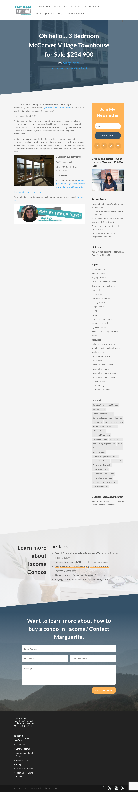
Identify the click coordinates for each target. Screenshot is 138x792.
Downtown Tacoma (24, 768)
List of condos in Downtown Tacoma (74, 575)
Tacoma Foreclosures (101, 356)
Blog (60, 14)
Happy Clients (98, 306)
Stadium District (99, 352)
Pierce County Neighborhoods (105, 331)
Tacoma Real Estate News (103, 377)
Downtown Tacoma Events (103, 286)
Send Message (104, 690)
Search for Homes (72, 6)
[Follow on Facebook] (97, 146)
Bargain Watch (98, 269)
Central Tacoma (23, 749)
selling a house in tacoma (103, 344)
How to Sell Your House (102, 319)
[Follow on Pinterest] (104, 146)
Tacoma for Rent (91, 6)
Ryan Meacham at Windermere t (57, 107)
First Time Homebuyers (102, 298)
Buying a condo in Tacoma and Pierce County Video (82, 579)
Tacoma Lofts (98, 360)
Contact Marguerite (75, 14)
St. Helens (20, 744)
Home (94, 315)
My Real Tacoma (99, 327)
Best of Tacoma (98, 273)
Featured (96, 290)
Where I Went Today (101, 389)
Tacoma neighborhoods (102, 364)
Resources (96, 340)
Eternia (54, 788)
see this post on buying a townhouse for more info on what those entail (70, 183)
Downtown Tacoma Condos (104, 281)
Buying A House (99, 277)
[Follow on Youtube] (118, 146)
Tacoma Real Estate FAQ (68, 561)
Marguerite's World (100, 323)
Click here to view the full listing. (28, 192)
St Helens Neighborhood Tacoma (106, 348)
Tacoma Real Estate (77, 68)
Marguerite (71, 63)
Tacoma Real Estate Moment (104, 373)
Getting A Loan (98, 302)
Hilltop (95, 310)
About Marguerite (43, 14)
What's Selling (98, 385)
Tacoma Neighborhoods (46, 6)
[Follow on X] (111, 146)
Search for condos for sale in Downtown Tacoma (80, 553)
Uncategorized (98, 381)
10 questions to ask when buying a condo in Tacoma (82, 566)
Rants (94, 335)
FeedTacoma (57, 68)
